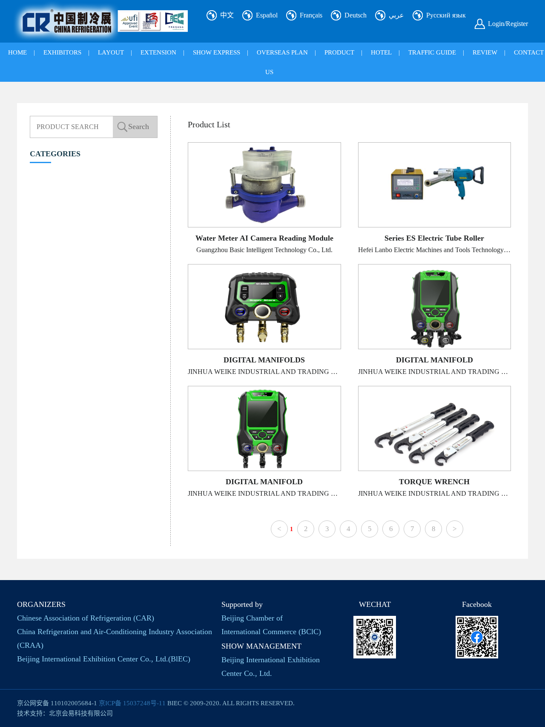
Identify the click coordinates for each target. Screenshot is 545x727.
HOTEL (381, 52)
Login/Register (508, 23)
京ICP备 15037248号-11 (132, 703)
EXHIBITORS (62, 52)
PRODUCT (339, 52)
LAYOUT (111, 52)
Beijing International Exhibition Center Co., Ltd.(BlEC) (103, 659)
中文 (227, 15)
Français (311, 15)
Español (267, 15)
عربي (396, 15)
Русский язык (446, 15)
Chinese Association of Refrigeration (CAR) (85, 618)
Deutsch (355, 15)
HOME (17, 52)
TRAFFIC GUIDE (432, 52)
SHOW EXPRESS (216, 52)
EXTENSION (158, 52)
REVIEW (485, 52)
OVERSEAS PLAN (282, 52)
